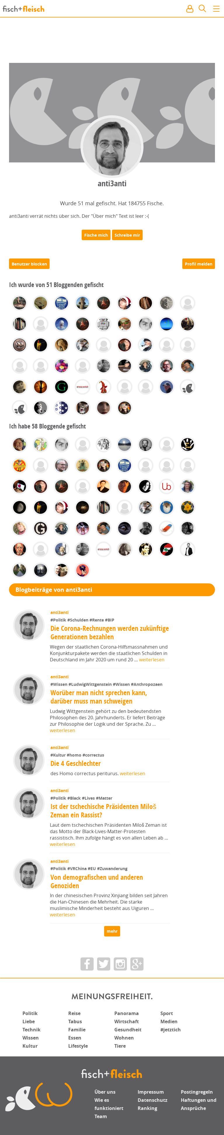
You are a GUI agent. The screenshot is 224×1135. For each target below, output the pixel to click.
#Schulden (78, 620)
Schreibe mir (127, 235)
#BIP (109, 620)
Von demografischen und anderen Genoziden (96, 881)
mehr (112, 931)
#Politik (58, 620)
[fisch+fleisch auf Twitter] (103, 964)
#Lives (89, 798)
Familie (76, 1029)
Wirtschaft (126, 1021)
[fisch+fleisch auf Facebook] (87, 964)
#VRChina (77, 868)
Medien (169, 1021)
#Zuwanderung (112, 868)
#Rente (97, 620)
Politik (30, 1013)
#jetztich (170, 1029)
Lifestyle (78, 1046)
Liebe (28, 1021)
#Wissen (59, 684)
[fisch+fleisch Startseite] (112, 9)
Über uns (105, 1092)
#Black (74, 798)
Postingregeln (197, 1092)
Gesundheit (127, 1029)
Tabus (75, 1021)
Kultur (30, 1046)
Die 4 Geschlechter (75, 763)
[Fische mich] (96, 235)
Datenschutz (152, 1100)
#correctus (93, 755)
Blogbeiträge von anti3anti (53, 590)
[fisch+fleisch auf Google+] (137, 964)
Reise (74, 1013)
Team (100, 1116)
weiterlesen (151, 659)
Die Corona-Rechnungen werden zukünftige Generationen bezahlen (109, 632)
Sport (166, 1013)
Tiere (120, 1046)
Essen (74, 1038)
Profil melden (198, 264)
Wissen (30, 1038)
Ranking (147, 1108)
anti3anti (59, 612)
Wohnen (124, 1038)
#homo (75, 755)
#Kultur (58, 755)
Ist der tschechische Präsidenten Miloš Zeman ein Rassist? (103, 810)
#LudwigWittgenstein (91, 684)
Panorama (126, 1013)
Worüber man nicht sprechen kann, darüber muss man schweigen (98, 697)
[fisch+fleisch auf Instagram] (120, 964)
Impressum (151, 1092)
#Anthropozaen (146, 684)
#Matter (104, 798)
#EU (92, 868)
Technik (31, 1029)
